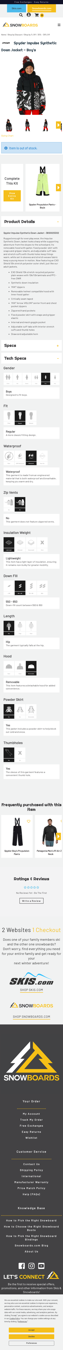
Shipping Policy (31, 1170)
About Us (31, 1251)
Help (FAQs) (31, 1194)
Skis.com (16, 8)
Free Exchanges (31, 1125)
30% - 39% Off (44, 34)
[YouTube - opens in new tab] (41, 1266)
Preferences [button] (22, 1322)
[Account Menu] (29, 14)
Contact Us (31, 1164)
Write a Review (31, 900)
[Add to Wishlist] (28, 819)
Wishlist (31, 1137)
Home (3, 34)
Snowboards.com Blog (31, 1245)
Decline (31, 1337)
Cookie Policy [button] (14, 1319)
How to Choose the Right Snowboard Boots (31, 1228)
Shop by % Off (30, 34)
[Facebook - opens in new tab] (22, 1266)
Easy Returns (31, 1131)
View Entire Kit (12, 196)
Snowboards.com (41, 8)
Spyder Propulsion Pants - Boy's (42, 206)
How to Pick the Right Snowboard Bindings (31, 1237)
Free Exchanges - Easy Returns (32, 2)
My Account (31, 1113)
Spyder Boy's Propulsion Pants (16, 852)
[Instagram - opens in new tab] (31, 1266)
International (31, 1176)
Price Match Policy (32, 1188)
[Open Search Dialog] (20, 14)
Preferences (31, 1343)
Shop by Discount (15, 34)
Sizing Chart (7, 135)
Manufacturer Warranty (31, 1182)
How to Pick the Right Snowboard (31, 1220)
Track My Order (31, 1119)
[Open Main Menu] (53, 25)
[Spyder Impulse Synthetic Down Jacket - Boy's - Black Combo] (9, 124)
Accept (31, 1330)
